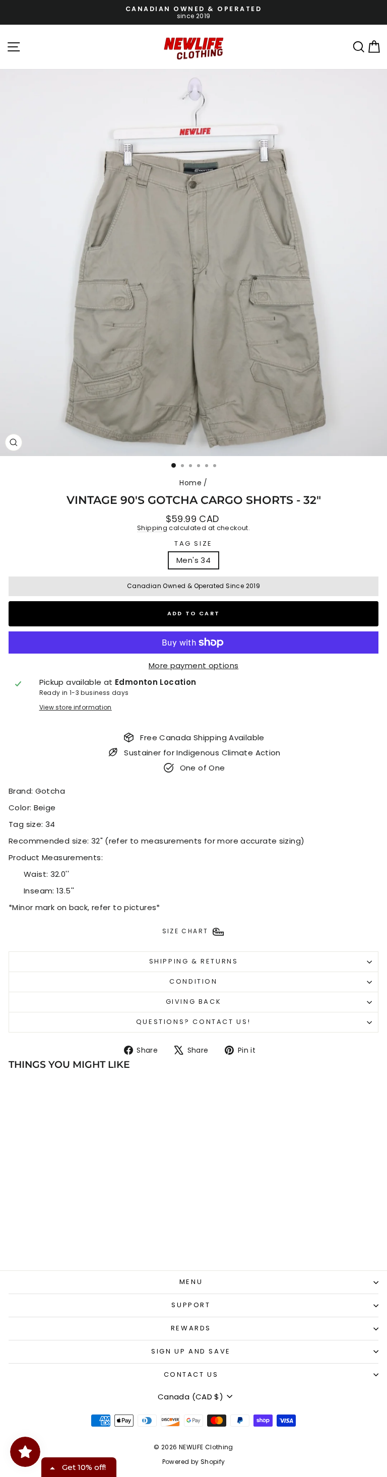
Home (190, 483)
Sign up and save (191, 1351)
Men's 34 (193, 560)
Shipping (152, 528)
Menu (191, 1282)
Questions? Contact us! (193, 1021)
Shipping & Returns (193, 961)
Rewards (191, 1328)
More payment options (194, 665)
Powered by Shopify (193, 1461)
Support (190, 1305)
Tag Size (193, 544)
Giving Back (194, 1001)
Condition (193, 981)
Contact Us (191, 1374)
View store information (75, 707)
